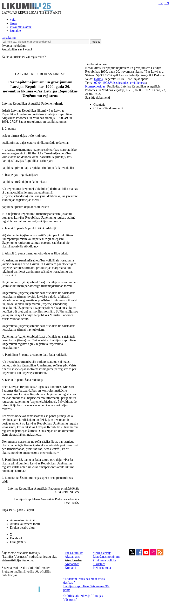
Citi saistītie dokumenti (108, 108)
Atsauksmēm (73, 560)
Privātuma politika (104, 560)
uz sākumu (9, 37)
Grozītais (99, 104)
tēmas (13, 23)
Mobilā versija (102, 553)
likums (98, 79)
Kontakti (70, 567)
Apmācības (72, 564)
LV (160, 3)
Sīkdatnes (99, 564)
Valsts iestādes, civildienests (128, 82)
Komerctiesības (95, 86)
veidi (13, 19)
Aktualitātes (72, 556)
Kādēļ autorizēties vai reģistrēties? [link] (24, 56)
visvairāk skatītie (21, 27)
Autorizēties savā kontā (17, 49)
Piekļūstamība (102, 567)
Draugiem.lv (18, 542)
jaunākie (15, 30)
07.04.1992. (102, 82)
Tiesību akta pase (96, 64)
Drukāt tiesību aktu (22, 527)
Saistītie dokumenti (97, 97)
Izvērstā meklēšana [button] (14, 45)
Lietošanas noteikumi (106, 556)
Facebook (16, 538)
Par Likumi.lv (74, 553)
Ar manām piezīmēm (23, 520)
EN (166, 3)
